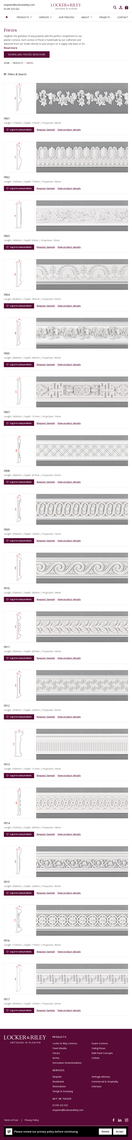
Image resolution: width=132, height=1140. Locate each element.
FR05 (7, 353)
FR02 (7, 177)
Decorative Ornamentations (67, 1062)
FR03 (7, 236)
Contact (122, 17)
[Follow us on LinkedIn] (120, 1120)
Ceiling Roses (98, 1048)
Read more (10, 48)
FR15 (7, 882)
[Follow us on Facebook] (114, 1120)
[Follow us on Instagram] (126, 1120)
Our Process (66, 17)
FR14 (7, 823)
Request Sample (46, 129)
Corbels (95, 1058)
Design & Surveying (62, 1091)
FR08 (7, 471)
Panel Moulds (59, 1048)
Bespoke (57, 1076)
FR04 (7, 294)
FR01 (7, 118)
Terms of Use (11, 1120)
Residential (58, 1081)
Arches (56, 1058)
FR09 (7, 529)
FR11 (7, 647)
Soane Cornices (100, 1043)
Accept (119, 1131)
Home (6, 63)
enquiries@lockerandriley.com (19, 4)
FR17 (7, 999)
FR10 (7, 588)
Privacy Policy (32, 1120)
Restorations (59, 1086)
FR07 (7, 412)
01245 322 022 (11, 8)
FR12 (7, 705)
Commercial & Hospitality (105, 1081)
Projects (104, 17)
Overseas (96, 1086)
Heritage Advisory (101, 1076)
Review (105, 1131)
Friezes (56, 1053)
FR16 (7, 940)
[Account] (121, 7)
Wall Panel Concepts (102, 1053)
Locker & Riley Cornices (64, 1043)
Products (18, 63)
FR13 (7, 764)
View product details (69, 129)
